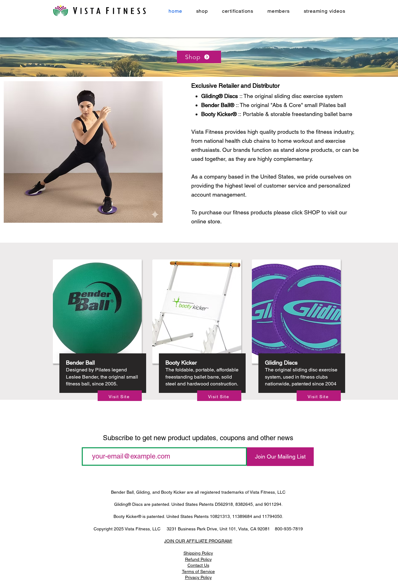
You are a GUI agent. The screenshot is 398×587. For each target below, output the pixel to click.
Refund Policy (198, 559)
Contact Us (198, 565)
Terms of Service (198, 571)
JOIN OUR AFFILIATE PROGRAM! (198, 540)
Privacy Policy (198, 577)
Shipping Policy (198, 553)
